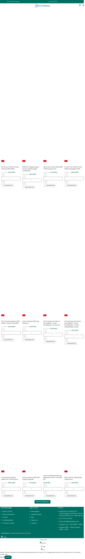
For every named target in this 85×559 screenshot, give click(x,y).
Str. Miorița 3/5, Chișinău (14, 1)
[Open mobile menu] (1, 5)
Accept (8, 557)
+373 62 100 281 (53, 1)
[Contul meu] (76, 5)
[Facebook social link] (2, 2)
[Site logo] (42, 6)
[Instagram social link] (4, 2)
